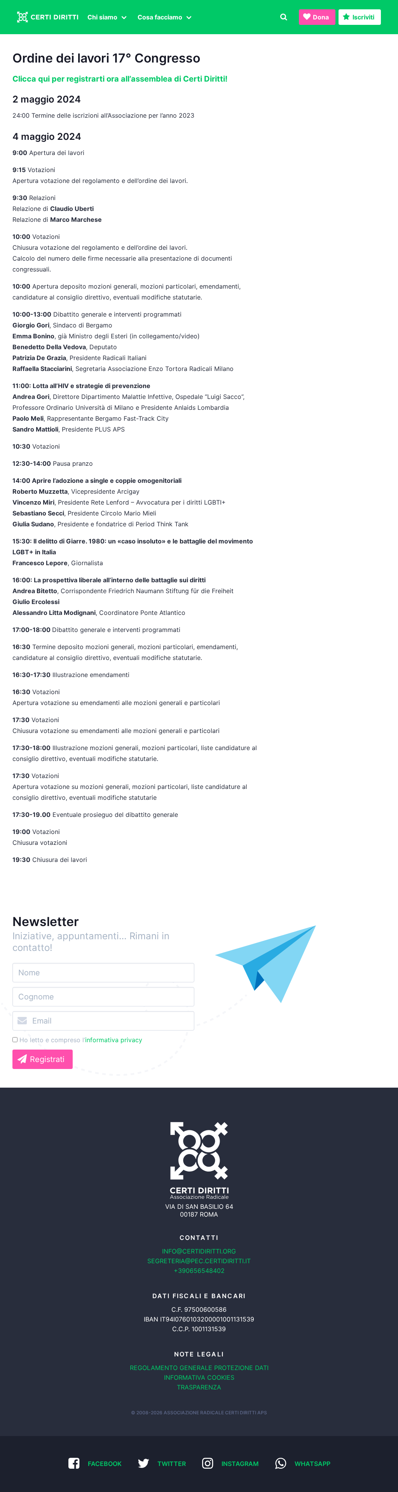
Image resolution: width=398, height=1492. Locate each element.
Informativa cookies (199, 1377)
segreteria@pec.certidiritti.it (199, 1261)
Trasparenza (199, 1387)
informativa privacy (113, 1040)
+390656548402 (199, 1270)
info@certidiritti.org (199, 1251)
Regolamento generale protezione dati (199, 1368)
